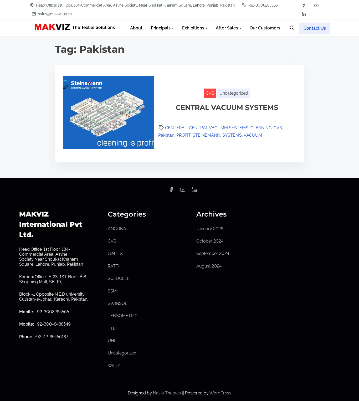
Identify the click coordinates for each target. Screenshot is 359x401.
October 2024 (209, 241)
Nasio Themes (167, 392)
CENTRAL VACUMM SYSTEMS (218, 127)
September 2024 (212, 253)
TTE (112, 328)
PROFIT (183, 135)
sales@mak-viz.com (54, 14)
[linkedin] (304, 14)
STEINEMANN (206, 135)
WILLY (114, 365)
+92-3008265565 (262, 5)
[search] (291, 28)
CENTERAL (176, 127)
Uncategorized (233, 93)
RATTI (113, 266)
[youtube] (316, 5)
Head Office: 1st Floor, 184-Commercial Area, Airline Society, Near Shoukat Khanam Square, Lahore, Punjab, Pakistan (135, 5)
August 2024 (209, 266)
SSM (112, 291)
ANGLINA (117, 228)
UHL (112, 340)
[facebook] (304, 5)
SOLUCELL (118, 278)
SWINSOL (117, 303)
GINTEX (115, 253)
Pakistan (166, 135)
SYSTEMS (232, 135)
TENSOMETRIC (122, 315)
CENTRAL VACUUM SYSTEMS (227, 107)
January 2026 (209, 228)
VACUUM (253, 135)
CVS (210, 93)
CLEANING (260, 127)
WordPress (220, 392)
